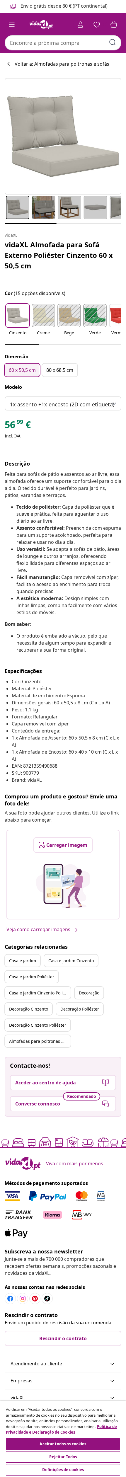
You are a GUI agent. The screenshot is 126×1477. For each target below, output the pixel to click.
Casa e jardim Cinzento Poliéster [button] (40, 993)
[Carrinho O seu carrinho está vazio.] (113, 24)
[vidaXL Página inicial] (41, 24)
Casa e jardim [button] (22, 960)
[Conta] (80, 24)
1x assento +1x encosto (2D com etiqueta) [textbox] (62, 404)
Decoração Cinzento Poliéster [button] (37, 1025)
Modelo (13, 387)
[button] (58, 6)
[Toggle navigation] (12, 25)
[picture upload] (63, 886)
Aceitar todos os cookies (63, 1444)
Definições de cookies (63, 1469)
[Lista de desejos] (96, 24)
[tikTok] (47, 1298)
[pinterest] (35, 1298)
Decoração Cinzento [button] (28, 1009)
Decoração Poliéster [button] (79, 1009)
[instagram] (22, 1298)
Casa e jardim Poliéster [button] (31, 976)
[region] (63, 1439)
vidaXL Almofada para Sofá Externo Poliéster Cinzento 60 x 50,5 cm (59, 255)
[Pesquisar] (112, 42)
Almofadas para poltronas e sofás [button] (40, 1041)
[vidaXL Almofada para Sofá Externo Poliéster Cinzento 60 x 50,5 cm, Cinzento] (63, 136)
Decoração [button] (89, 993)
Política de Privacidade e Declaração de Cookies (61, 1429)
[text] (18, 426)
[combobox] (63, 42)
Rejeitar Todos (63, 1456)
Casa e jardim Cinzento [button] (71, 960)
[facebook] (10, 1298)
